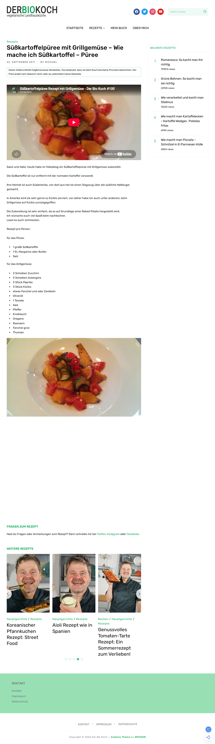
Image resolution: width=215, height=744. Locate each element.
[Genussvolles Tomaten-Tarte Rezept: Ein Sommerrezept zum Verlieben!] (34, 556)
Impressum (19, 696)
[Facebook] (137, 12)
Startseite (74, 28)
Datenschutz (20, 701)
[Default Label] (161, 12)
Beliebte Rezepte (163, 47)
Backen (18, 619)
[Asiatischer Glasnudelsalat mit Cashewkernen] (126, 556)
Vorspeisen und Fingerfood (78, 623)
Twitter (101, 534)
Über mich (141, 28)
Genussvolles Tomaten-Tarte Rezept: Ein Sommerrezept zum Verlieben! (29, 642)
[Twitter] (145, 12)
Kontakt (17, 690)
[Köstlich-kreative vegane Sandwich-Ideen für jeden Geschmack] (80, 556)
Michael (51, 62)
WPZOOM (140, 737)
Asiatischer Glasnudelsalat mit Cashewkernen (125, 631)
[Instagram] (153, 12)
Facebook (133, 534)
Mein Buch (119, 28)
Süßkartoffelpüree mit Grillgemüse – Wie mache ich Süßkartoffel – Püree (65, 51)
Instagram (113, 534)
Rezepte (95, 28)
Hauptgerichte (115, 619)
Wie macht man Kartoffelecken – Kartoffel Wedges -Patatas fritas (182, 121)
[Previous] (7, 594)
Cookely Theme (120, 737)
